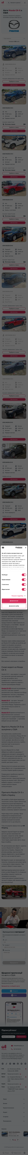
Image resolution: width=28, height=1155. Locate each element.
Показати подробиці (17, 595)
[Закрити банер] (25, 547)
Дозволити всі (14, 600)
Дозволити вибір (14, 606)
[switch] (24, 579)
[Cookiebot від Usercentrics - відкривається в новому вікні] (16, 548)
